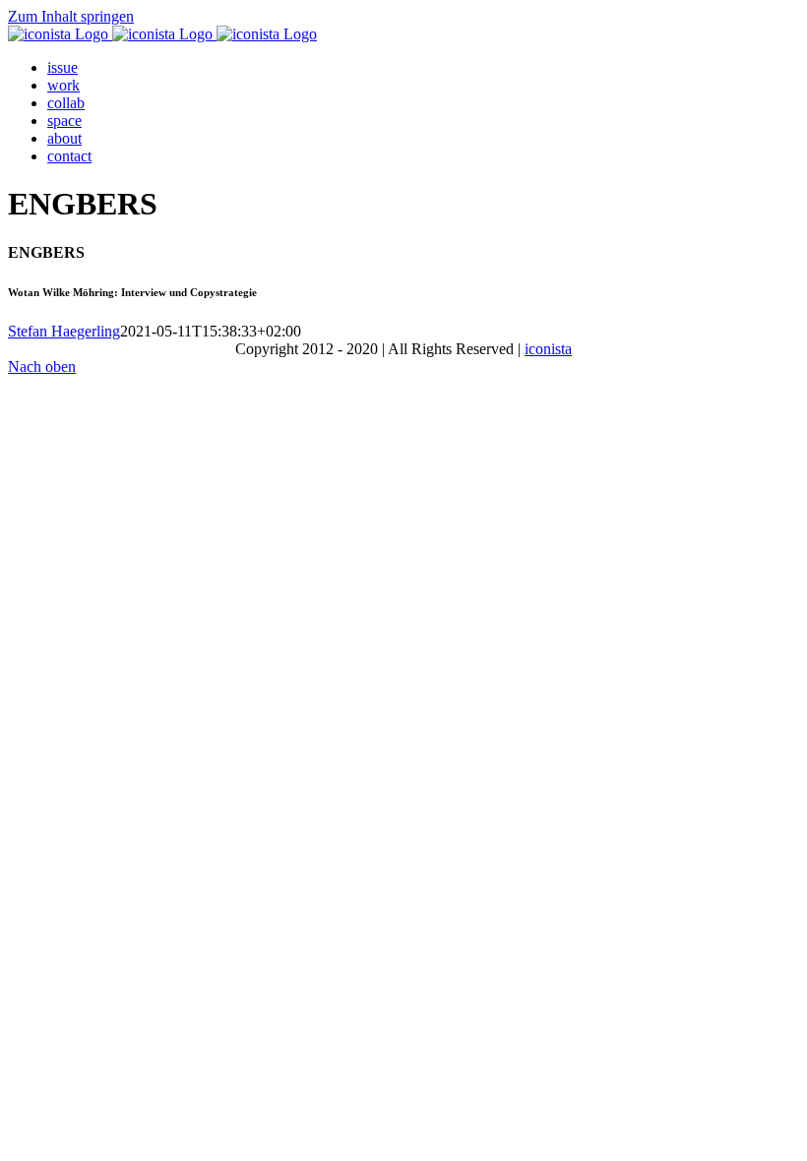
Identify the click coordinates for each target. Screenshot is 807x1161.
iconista (548, 348)
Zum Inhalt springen (71, 16)
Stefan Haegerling (64, 331)
